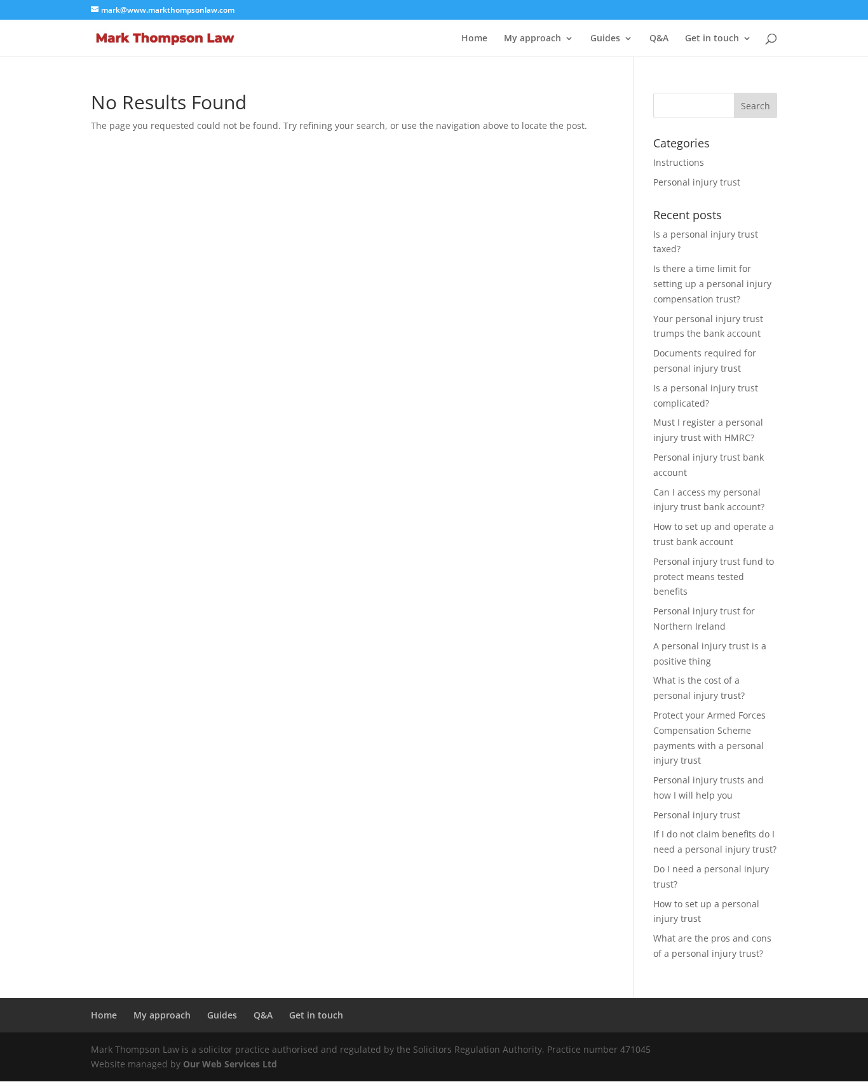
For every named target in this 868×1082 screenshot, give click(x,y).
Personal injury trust (696, 182)
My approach (532, 39)
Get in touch (712, 39)
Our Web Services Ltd (230, 1064)
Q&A (658, 39)
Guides (605, 39)
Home (474, 39)
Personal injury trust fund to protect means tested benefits (713, 576)
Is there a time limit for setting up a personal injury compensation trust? (712, 283)
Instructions (678, 162)
